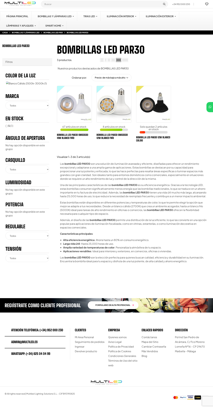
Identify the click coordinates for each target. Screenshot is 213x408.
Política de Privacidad (121, 346)
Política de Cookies (119, 351)
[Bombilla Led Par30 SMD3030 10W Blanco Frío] (62, 117)
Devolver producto (86, 351)
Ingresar (79, 346)
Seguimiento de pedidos (89, 341)
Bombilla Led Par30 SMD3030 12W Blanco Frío (112, 136)
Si (10, 125)
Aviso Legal (115, 341)
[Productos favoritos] (206, 4)
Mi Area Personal (84, 337)
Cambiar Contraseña (154, 346)
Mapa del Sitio (150, 341)
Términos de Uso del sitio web (122, 363)
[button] (180, 4)
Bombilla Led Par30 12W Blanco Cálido (153, 139)
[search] (164, 4)
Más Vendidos (150, 351)
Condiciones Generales (122, 356)
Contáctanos (149, 337)
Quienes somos (117, 337)
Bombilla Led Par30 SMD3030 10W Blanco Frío (72, 136)
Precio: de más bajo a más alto (110, 77)
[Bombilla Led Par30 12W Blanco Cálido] (140, 117)
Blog (144, 356)
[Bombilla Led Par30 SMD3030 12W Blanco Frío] (102, 117)
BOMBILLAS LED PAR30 (16, 46)
